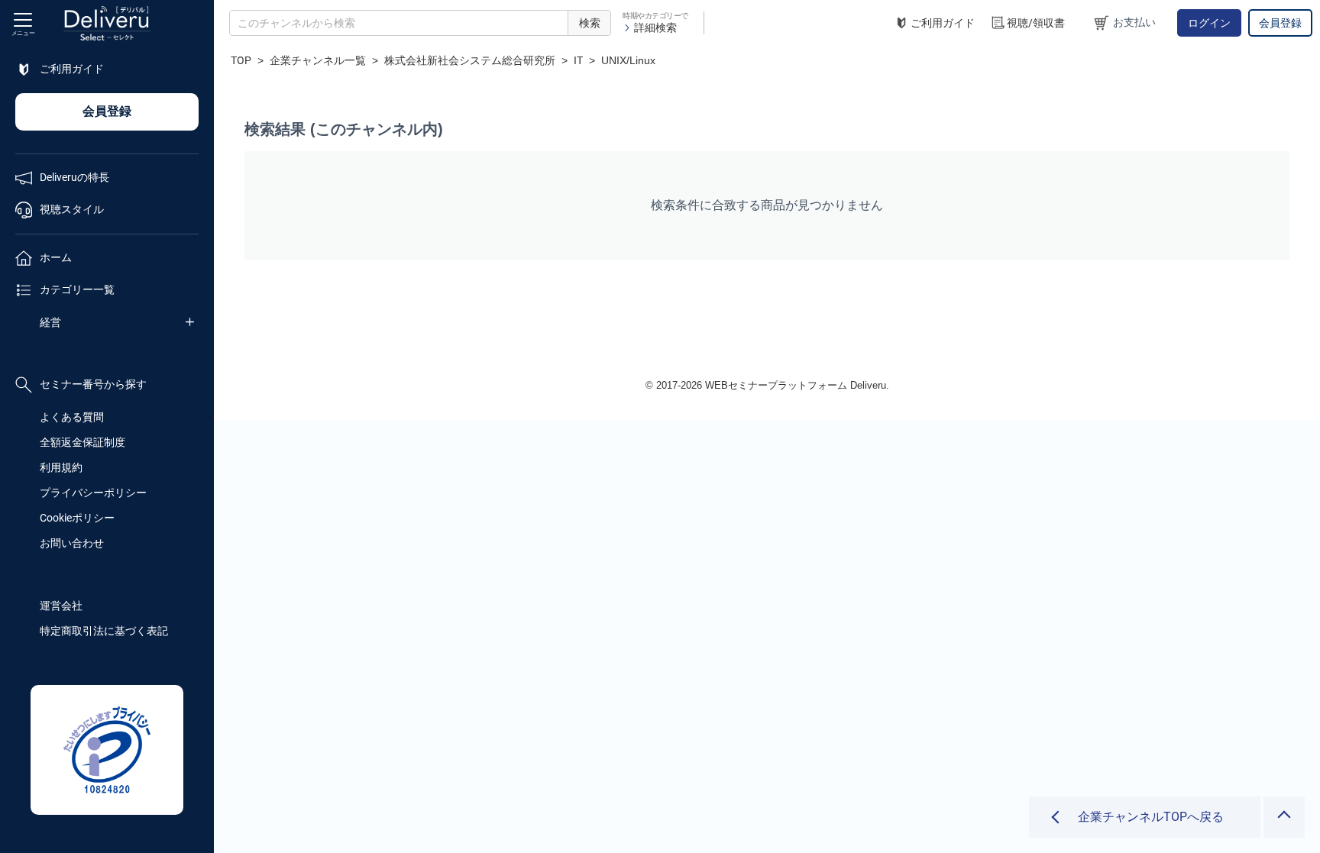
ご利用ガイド (943, 23)
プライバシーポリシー (93, 492)
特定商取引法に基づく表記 (104, 631)
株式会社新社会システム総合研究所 (469, 60)
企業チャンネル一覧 (318, 60)
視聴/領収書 (1036, 23)
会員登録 (1280, 23)
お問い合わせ (72, 543)
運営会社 (61, 605)
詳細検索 (655, 27)
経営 (50, 322)
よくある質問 (72, 417)
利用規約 (61, 467)
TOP (241, 60)
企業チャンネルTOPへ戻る (1151, 816)
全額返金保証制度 (82, 442)
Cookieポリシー (77, 518)
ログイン (1209, 23)
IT (578, 60)
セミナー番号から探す (93, 384)
